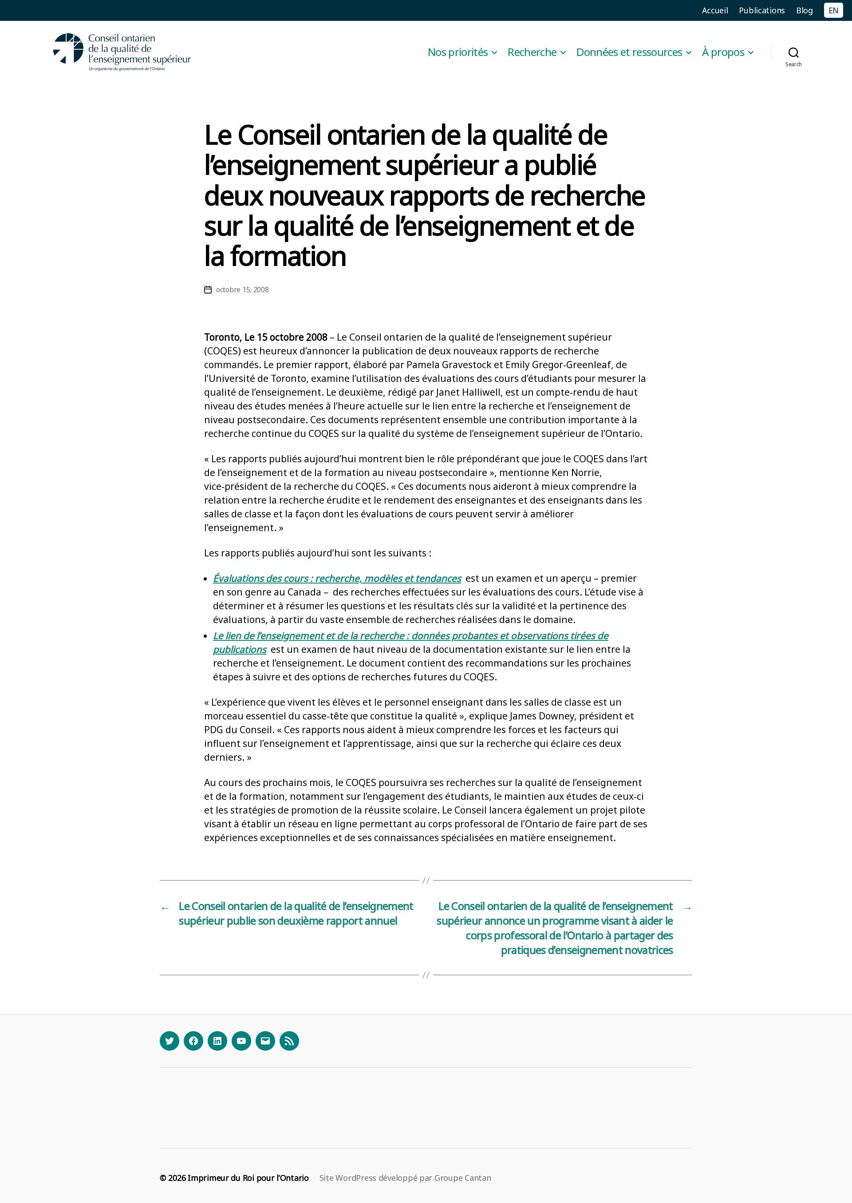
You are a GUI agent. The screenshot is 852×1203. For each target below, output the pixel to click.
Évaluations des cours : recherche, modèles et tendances (337, 578)
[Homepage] (122, 52)
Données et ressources (629, 52)
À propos (723, 52)
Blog (804, 10)
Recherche (532, 52)
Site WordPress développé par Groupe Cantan (405, 1177)
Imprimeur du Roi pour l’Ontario (248, 1177)
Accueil (715, 10)
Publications (762, 10)
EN (833, 10)
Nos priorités (458, 52)
